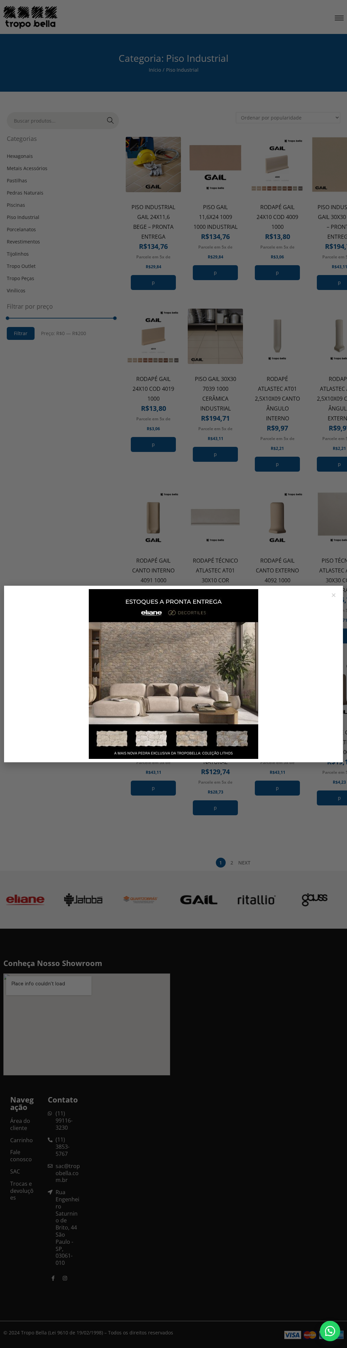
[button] (330, 1331)
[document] (173, 674)
